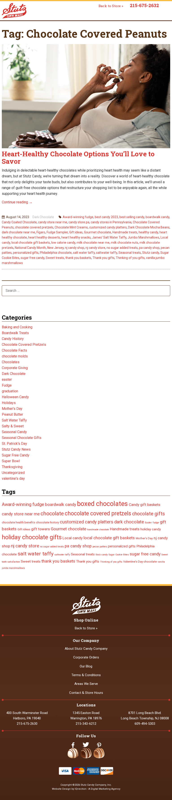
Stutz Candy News (16, 449)
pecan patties (99, 546)
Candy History (13, 339)
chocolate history (47, 522)
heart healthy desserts (44, 237)
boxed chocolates (102, 504)
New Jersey (55, 247)
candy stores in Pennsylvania (111, 222)
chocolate (52, 513)
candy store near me (52, 222)
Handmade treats (124, 232)
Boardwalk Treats (15, 333)
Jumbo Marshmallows (143, 237)
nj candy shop (74, 247)
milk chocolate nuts (124, 242)
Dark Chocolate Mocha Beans (149, 227)
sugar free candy (32, 258)
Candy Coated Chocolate (19, 222)
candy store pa (79, 222)
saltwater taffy (106, 252)
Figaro (41, 232)
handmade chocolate (98, 529)
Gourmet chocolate (97, 232)
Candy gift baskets (144, 504)
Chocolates (10, 362)
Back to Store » (111, 6)
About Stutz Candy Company (86, 649)
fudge (156, 522)
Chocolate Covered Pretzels (24, 344)
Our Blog (86, 666)
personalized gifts (26, 252)
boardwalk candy (157, 217)
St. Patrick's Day (14, 443)
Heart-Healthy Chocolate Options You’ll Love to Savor (78, 157)
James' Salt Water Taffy (109, 237)
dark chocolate (129, 522)
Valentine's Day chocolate (140, 561)
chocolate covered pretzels (34, 227)
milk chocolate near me (93, 242)
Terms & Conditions (86, 675)
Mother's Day (12, 408)
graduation (10, 391)
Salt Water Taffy (14, 420)
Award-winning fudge (78, 217)
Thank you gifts (103, 258)
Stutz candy (150, 252)
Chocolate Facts (14, 350)
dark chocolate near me (18, 232)
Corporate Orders (86, 657)
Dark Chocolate (43, 217)
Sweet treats (55, 258)
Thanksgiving (12, 467)
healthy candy (148, 232)
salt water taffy (84, 252)
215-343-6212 (86, 724)
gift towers (40, 529)
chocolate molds (15, 356)
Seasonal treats (129, 252)
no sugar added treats (122, 247)
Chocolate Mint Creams (71, 227)
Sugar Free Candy (15, 455)
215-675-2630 (27, 724)
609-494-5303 (145, 724)
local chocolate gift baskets (30, 242)
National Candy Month (30, 247)
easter (7, 379)
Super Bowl (11, 461)
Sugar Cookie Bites (119, 554)
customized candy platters (108, 227)
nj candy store (95, 247)
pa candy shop (149, 247)
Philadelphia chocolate (56, 252)
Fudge (7, 385)
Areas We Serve (86, 684)
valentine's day (13, 478)
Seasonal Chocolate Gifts (21, 438)
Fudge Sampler (57, 232)
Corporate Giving (15, 368)
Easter (148, 522)
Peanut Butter (12, 414)
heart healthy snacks (76, 237)
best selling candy (131, 217)
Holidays (9, 403)
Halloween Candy (15, 397)
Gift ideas (76, 232)
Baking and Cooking (17, 327)
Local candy (72, 538)
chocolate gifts (148, 513)
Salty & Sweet (13, 426)
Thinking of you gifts (130, 258)
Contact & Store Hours (86, 693)
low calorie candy (63, 242)
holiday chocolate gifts (32, 537)
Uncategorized (13, 473)
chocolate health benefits (18, 522)
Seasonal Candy (14, 432)
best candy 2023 (106, 217)
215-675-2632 (144, 5)
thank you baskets (78, 258)
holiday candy (150, 529)
